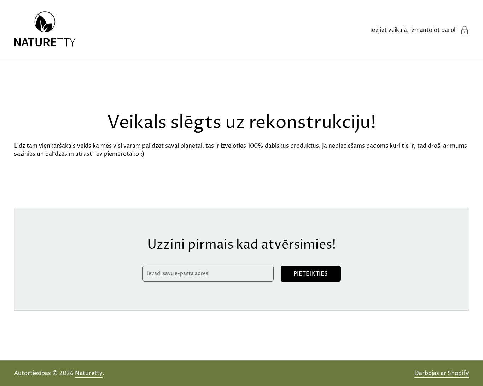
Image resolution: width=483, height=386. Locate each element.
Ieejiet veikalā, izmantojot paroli (413, 30)
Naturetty (89, 373)
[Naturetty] (45, 30)
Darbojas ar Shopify (441, 373)
